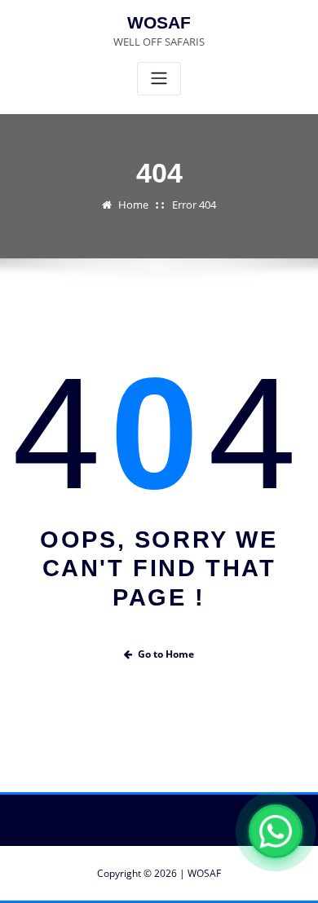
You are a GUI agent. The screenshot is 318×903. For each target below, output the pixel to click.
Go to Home (166, 654)
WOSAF (159, 22)
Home (133, 204)
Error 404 (194, 204)
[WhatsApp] (276, 831)
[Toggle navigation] (159, 78)
